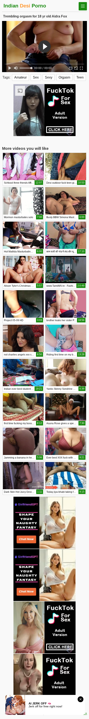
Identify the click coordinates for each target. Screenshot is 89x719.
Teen (80, 77)
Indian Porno (25, 6)
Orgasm (64, 77)
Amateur (20, 77)
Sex (36, 77)
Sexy (48, 77)
